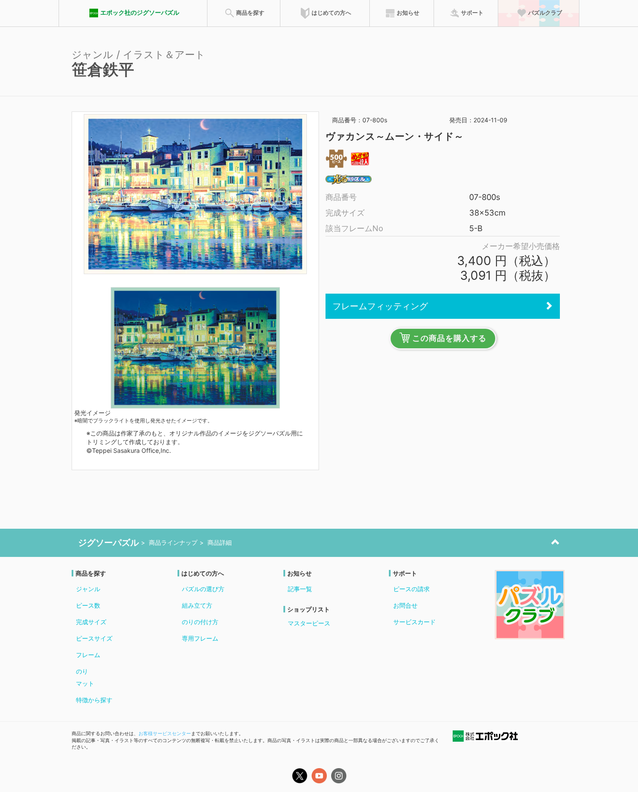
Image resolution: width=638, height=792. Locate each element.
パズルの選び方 (203, 588)
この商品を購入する (449, 338)
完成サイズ (91, 621)
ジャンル (88, 588)
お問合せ (405, 605)
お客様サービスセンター (164, 733)
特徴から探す (94, 700)
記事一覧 (300, 588)
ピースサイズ (94, 638)
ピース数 (88, 605)
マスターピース (309, 623)
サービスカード (414, 621)
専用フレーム (200, 638)
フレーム (88, 654)
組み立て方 (197, 605)
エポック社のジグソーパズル (139, 12)
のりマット (85, 677)
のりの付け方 (200, 621)
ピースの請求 (411, 588)
